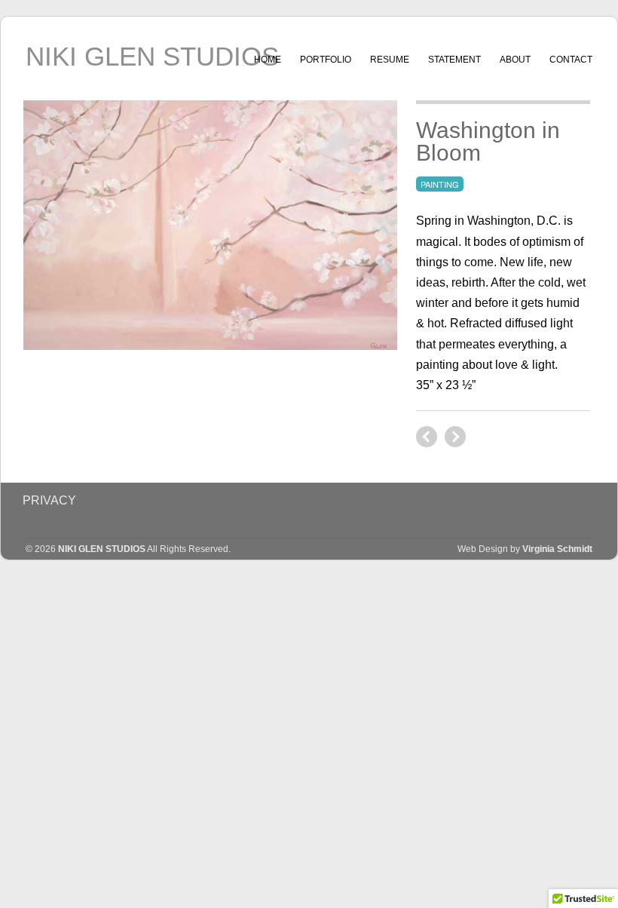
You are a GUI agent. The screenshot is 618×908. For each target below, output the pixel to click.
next (426, 436)
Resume (389, 59)
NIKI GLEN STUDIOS (152, 56)
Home (267, 59)
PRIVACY (49, 500)
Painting (440, 184)
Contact (570, 59)
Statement (454, 59)
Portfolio (325, 59)
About (515, 59)
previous (455, 436)
